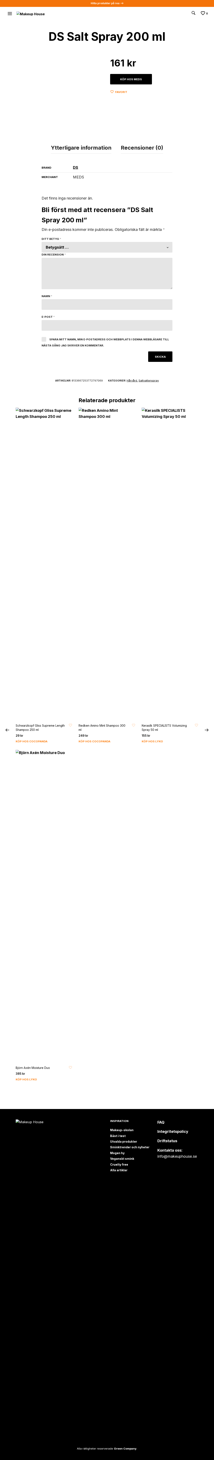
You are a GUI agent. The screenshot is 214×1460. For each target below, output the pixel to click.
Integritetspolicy (172, 1131)
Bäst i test (118, 1136)
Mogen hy (117, 1153)
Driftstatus (167, 1141)
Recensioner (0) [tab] (142, 147)
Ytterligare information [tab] (81, 147)
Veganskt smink (122, 1158)
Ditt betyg (51, 238)
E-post (48, 316)
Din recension (54, 254)
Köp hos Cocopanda (31, 741)
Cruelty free (119, 1164)
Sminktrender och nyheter (129, 1147)
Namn (47, 296)
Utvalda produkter (123, 1141)
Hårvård (132, 380)
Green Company (125, 1448)
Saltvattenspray (149, 380)
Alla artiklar (118, 1170)
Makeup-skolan (122, 1130)
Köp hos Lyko (152, 741)
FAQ (160, 1122)
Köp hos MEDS (131, 79)
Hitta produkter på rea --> (107, 3)
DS (75, 167)
